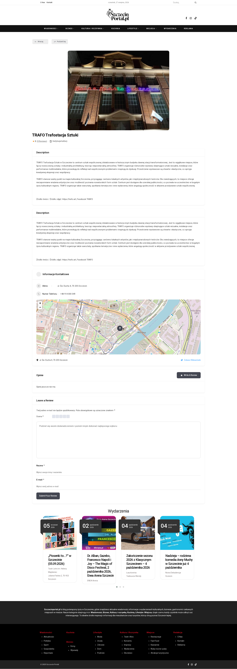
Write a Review (190, 375)
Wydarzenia (170, 29)
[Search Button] (195, 2)
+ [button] (40, 303)
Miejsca (150, 29)
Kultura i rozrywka (91, 29)
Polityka (47, 641)
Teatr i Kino (129, 637)
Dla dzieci (128, 653)
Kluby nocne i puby (159, 649)
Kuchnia (115, 29)
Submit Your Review (48, 496)
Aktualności (49, 637)
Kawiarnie (155, 645)
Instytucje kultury (60, 141)
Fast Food (155, 641)
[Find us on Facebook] (186, 15)
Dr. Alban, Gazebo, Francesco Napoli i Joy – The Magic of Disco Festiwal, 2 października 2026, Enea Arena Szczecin (100, 565)
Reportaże (48, 653)
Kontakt (49, 2)
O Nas (42, 2)
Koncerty (128, 641)
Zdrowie (100, 645)
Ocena (40, 416)
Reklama (188, 29)
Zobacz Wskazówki (192, 360)
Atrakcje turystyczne (160, 653)
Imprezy (127, 645)
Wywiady (74, 650)
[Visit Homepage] (118, 14)
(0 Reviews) (42, 141)
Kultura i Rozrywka (129, 632)
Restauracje (156, 637)
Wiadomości (50, 29)
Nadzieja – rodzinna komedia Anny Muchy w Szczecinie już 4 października (179, 561)
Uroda (99, 641)
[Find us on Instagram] (191, 15)
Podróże (101, 653)
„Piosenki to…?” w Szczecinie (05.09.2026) (59, 560)
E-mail (40, 479)
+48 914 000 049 (67, 294)
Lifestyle (132, 29)
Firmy (72, 646)
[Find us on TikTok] (195, 14)
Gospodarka (49, 649)
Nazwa (40, 465)
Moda (99, 637)
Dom (99, 649)
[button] (72, 90)
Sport (46, 645)
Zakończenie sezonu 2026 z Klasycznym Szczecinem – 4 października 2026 (139, 561)
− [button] (40, 307)
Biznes (69, 29)
